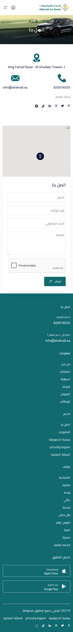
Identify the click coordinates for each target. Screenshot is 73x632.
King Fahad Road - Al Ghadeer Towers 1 (36, 67)
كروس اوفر (63, 522)
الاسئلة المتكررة (60, 454)
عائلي (67, 500)
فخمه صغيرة (62, 545)
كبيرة (67, 530)
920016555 (61, 87)
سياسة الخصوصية (59, 439)
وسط (67, 492)
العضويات (64, 432)
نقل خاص (64, 515)
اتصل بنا (65, 424)
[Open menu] (5, 7)
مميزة (66, 537)
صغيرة (66, 485)
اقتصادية (64, 477)
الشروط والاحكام (60, 447)
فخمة (66, 507)
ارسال (57, 281)
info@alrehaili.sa (15, 87)
